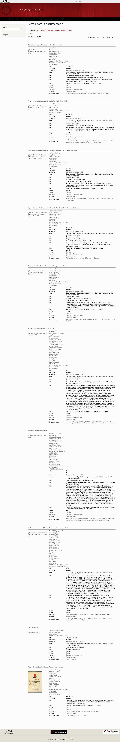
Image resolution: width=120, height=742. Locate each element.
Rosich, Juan (52, 160)
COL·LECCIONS (48, 19)
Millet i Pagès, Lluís (54, 672)
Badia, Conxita (53, 54)
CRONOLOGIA (25, 19)
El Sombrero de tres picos (83, 141)
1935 (72, 637)
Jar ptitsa (70, 520)
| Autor (103, 37)
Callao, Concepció (54, 56)
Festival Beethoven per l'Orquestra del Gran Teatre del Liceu (45, 45)
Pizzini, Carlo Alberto (54, 545)
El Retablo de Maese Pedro (99, 141)
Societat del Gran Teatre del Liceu (58, 61)
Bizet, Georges (53, 539)
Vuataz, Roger (52, 561)
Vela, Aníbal (52, 59)
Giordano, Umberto (54, 541)
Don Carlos (81, 618)
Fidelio (68, 258)
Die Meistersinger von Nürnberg (89, 319)
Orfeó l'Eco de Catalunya (56, 469)
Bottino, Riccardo (54, 544)
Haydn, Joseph (53, 675)
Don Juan (86, 423)
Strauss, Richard (53, 354)
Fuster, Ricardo (53, 688)
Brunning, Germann (54, 58)
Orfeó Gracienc (53, 64)
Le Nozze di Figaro (71, 618)
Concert (68, 87)
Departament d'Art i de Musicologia (54, 738)
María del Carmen (71, 659)
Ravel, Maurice (53, 453)
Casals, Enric (52, 673)
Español (75, 1)
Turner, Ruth (52, 563)
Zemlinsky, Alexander (55, 450)
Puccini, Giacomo (53, 534)
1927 (71, 114)
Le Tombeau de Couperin (102, 520)
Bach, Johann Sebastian (55, 341)
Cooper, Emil (52, 331)
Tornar (30, 33)
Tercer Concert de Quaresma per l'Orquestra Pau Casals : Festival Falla (47, 101)
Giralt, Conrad (53, 161)
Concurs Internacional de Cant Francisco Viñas (79, 614)
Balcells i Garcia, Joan (55, 53)
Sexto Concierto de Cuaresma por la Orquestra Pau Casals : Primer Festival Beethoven (52, 150)
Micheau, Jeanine (53, 558)
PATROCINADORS (59, 19)
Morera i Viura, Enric (54, 681)
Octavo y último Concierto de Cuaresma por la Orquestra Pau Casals (47, 266)
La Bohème (89, 618)
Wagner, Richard (53, 269)
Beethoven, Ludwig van (55, 51)
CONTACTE (69, 19)
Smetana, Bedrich (54, 352)
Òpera (108, 614)
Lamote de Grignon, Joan (56, 437)
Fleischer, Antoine (54, 336)
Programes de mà (78, 89)
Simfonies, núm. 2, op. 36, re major (76, 198)
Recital (68, 612)
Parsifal (76, 319)
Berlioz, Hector (53, 351)
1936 (71, 66)
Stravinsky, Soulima (54, 464)
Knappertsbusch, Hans (55, 433)
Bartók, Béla (52, 360)
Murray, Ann (52, 552)
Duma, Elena (52, 553)
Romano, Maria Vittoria (55, 550)
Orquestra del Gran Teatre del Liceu (59, 62)
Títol (98, 37)
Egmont (96, 258)
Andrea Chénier (70, 620)
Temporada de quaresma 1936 (75, 70)
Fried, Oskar (52, 155)
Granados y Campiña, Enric (56, 630)
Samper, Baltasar (53, 454)
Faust (103, 618)
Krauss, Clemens (53, 48)
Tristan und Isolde (71, 518)
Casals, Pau (52, 678)
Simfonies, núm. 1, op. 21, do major (76, 93)
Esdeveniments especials (73, 711)
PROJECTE (10, 19)
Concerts (68, 89)
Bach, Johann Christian (55, 445)
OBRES (40, 19)
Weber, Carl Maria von (55, 349)
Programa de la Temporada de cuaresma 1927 (41, 328)
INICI (3, 19)
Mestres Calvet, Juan (54, 50)
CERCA (17, 19)
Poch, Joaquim (53, 560)
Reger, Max (52, 343)
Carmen (109, 618)
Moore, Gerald (53, 557)
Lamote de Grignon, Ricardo (57, 451)
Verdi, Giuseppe (53, 533)
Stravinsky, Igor (53, 435)
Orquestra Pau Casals (55, 112)
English (79, 1)
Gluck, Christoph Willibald (56, 344)
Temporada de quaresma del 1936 (37, 430)
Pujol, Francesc (53, 448)
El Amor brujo (70, 141)
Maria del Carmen (33, 627)
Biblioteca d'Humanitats (68, 738)
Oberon (112, 518)
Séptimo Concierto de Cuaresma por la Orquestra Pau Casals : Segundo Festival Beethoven (53, 208)
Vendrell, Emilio (53, 686)
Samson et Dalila (80, 620)
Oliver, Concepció (54, 458)
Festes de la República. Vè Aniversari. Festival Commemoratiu (45, 667)
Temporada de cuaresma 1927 (75, 118)
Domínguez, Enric (54, 107)
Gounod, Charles (53, 537)
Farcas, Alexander (54, 549)
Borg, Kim (51, 555)
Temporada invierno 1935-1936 (75, 641)
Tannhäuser (69, 319)
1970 (67, 568)
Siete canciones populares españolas (90, 142)
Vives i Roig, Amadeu (55, 680)
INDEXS (33, 19)
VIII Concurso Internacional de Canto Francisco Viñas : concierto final (48, 528)
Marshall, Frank (53, 109)
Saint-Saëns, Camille (54, 542)
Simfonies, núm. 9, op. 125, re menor (98, 93)
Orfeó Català (52, 691)
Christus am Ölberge (93, 198)
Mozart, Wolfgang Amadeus (57, 531)
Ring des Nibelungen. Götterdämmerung (91, 421)
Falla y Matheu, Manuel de (56, 104)
